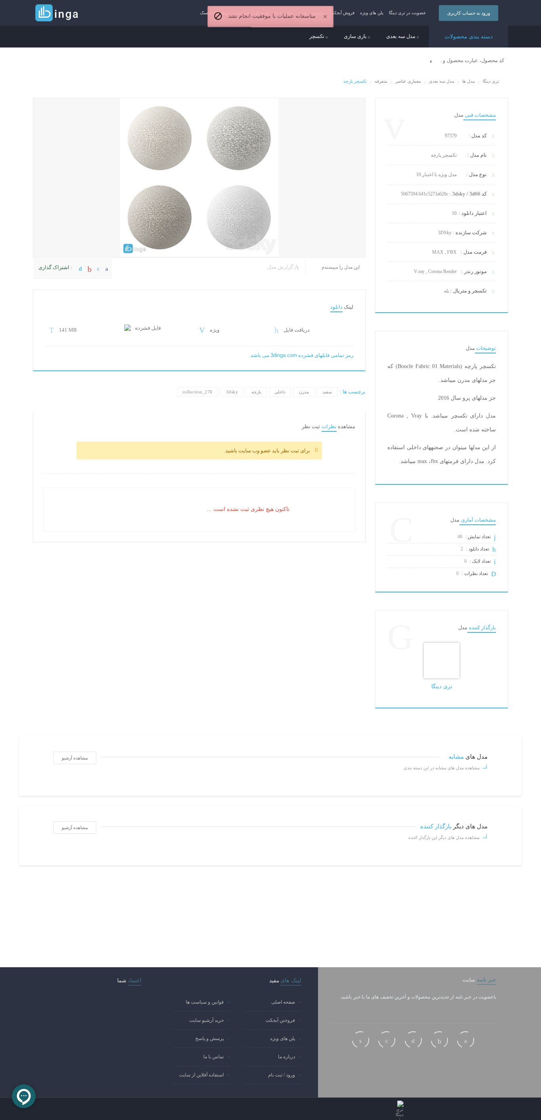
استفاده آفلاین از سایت (201, 1075)
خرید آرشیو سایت (206, 1020)
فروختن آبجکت (280, 1020)
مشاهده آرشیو (75, 758)
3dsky (232, 391)
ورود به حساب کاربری (468, 13)
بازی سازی (356, 36)
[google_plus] (439, 1040)
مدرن (304, 391)
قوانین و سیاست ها (205, 1002)
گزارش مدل (280, 267)
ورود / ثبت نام (281, 1075)
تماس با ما (213, 1056)
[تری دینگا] (441, 660)
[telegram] (387, 1040)
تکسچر (317, 36)
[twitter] (413, 1040)
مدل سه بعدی (401, 36)
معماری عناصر (408, 81)
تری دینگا (491, 81)
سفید (327, 391)
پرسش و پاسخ (209, 1038)
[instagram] (360, 1040)
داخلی (280, 391)
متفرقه (381, 81)
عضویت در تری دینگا (407, 12)
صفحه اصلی (283, 1002)
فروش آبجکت (342, 12)
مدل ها (468, 81)
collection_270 (198, 391)
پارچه (256, 391)
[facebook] (465, 1040)
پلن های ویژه (371, 12)
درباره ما (286, 1056)
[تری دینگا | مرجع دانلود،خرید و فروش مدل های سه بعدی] (72, 13)
